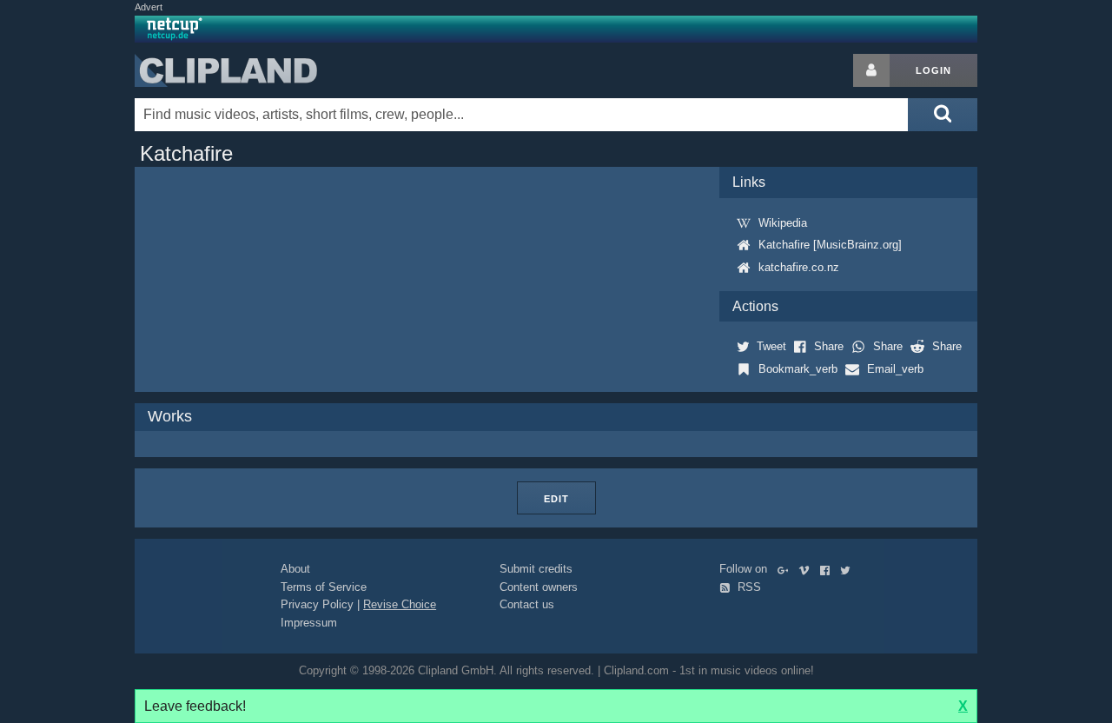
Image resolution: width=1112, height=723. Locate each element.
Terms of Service (324, 587)
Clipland (226, 70)
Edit (556, 499)
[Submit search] (942, 114)
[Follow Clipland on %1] (787, 568)
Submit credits (536, 568)
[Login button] (871, 70)
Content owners (539, 587)
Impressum (309, 622)
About (295, 568)
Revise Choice (399, 604)
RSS (747, 587)
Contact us (527, 604)
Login (933, 70)
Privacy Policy (317, 604)
